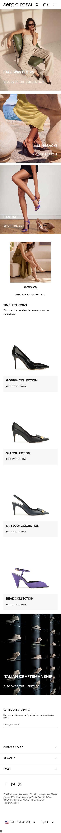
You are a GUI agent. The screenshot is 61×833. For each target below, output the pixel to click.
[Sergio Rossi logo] (17, 4)
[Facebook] (6, 784)
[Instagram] (13, 784)
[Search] (37, 4)
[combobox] (17, 822)
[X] (19, 784)
